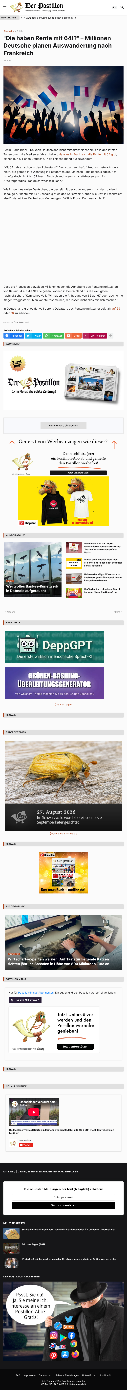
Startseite (8, 31)
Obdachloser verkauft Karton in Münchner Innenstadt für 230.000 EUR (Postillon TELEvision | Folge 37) (62, 1131)
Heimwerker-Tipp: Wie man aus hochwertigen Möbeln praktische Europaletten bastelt (103, 577)
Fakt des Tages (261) (33, 1244)
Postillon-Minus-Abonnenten (36, 992)
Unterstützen (89, 1375)
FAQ (18, 1375)
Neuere (11, 611)
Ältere (117, 611)
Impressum (30, 1375)
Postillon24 (105, 1375)
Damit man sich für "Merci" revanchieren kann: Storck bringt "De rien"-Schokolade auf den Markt (102, 548)
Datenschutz (46, 1375)
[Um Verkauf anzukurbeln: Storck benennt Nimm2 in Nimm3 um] (74, 593)
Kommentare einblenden (63, 425)
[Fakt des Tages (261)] (11, 1248)
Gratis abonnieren (63, 1205)
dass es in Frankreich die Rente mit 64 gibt (87, 154)
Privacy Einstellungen (67, 1375)
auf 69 (115, 308)
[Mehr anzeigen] (110, 336)
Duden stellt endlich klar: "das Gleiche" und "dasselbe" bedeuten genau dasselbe (103, 562)
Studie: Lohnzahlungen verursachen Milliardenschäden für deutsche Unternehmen (68, 1229)
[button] (4, 7)
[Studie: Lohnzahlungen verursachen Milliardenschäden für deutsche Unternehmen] (11, 1233)
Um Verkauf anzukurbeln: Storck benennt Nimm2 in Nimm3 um (102, 590)
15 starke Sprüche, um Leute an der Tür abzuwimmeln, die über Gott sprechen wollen (69, 1259)
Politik (20, 31)
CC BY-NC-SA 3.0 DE (52, 1384)
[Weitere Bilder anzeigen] (63, 833)
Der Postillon (64, 1381)
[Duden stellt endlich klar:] (74, 563)
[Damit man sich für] (74, 547)
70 (12, 313)
